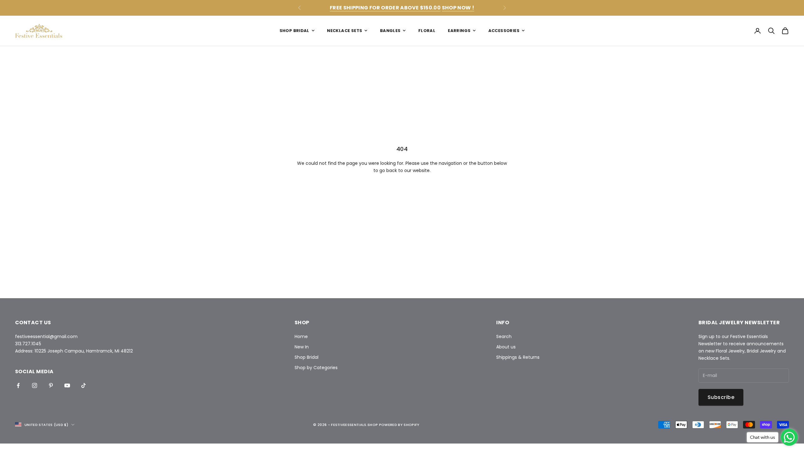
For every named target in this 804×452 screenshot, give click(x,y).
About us (506, 347)
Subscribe (721, 397)
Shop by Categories (316, 367)
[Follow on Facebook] (18, 385)
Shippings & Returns (518, 357)
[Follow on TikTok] (83, 385)
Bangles (390, 31)
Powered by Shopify (399, 424)
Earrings (459, 31)
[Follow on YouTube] (67, 385)
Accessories (503, 31)
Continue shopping (402, 192)
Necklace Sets (344, 31)
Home (301, 336)
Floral (426, 31)
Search (504, 336)
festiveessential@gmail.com (46, 336)
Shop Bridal (294, 31)
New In (302, 347)
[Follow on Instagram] (34, 385)
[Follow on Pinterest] (51, 385)
